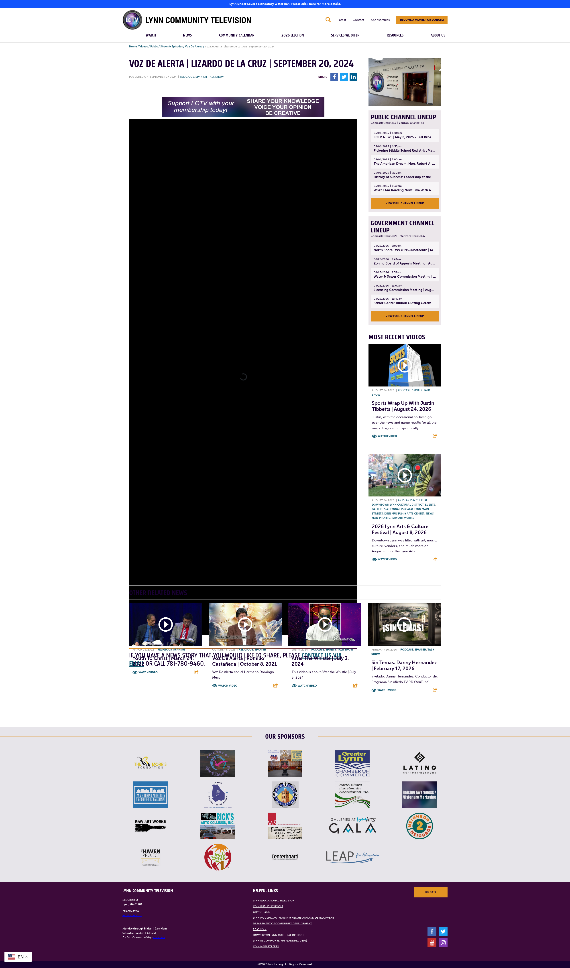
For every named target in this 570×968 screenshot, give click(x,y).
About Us (438, 35)
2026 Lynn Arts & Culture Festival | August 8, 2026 (400, 529)
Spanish (201, 76)
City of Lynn (261, 911)
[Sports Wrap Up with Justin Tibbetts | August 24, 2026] (404, 365)
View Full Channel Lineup (405, 203)
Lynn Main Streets (266, 946)
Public (154, 46)
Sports (417, 390)
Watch (151, 35)
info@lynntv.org (132, 915)
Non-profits (381, 517)
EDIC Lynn (260, 929)
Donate (430, 892)
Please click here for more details (315, 4)
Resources (395, 35)
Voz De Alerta (193, 46)
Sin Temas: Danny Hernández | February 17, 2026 (404, 665)
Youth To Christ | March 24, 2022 (163, 661)
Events (430, 504)
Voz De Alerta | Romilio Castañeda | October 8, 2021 (244, 661)
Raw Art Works (402, 517)
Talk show (216, 76)
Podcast (404, 390)
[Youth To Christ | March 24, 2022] (165, 624)
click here (159, 937)
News (187, 35)
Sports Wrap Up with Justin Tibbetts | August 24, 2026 (403, 406)
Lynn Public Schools (268, 906)
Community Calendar (236, 35)
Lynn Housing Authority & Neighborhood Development (293, 917)
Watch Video (387, 436)
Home (133, 46)
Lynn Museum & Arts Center (404, 513)
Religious (187, 76)
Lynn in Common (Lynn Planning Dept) (280, 940)
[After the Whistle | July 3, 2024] (324, 624)
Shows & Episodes (171, 46)
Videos (143, 46)
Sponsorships (380, 20)
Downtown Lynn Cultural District (398, 504)
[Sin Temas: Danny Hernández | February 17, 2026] (404, 624)
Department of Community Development (282, 923)
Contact (358, 20)
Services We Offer (345, 35)
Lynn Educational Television (274, 900)
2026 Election (292, 35)
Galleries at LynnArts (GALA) (392, 509)
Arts (401, 500)
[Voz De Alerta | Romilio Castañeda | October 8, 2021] (245, 624)
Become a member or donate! (422, 19)
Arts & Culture (417, 500)
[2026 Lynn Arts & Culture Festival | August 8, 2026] (404, 475)
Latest (342, 20)
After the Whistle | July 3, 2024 (320, 661)
